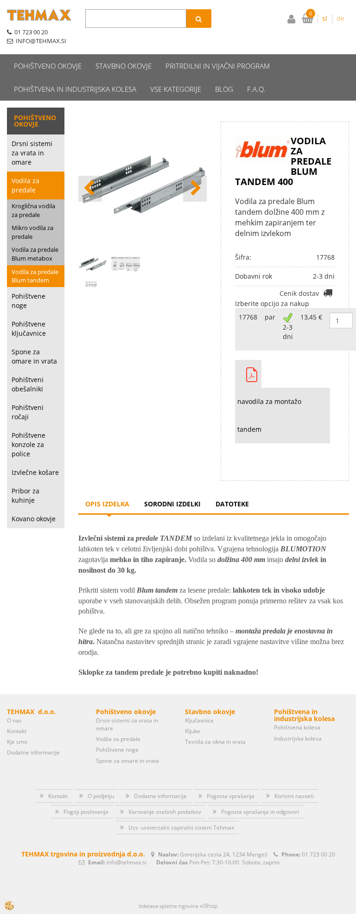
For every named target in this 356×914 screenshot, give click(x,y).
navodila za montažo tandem (269, 415)
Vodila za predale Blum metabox (35, 253)
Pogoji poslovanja (86, 812)
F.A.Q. (256, 89)
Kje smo (17, 742)
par (270, 317)
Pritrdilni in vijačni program (217, 65)
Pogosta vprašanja (230, 796)
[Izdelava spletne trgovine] (209, 905)
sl (324, 18)
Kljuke (192, 731)
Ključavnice (199, 720)
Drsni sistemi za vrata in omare (32, 152)
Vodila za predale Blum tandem (35, 276)
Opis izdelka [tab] (107, 503)
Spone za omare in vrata (34, 356)
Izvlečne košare (35, 472)
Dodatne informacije (33, 752)
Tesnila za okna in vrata (215, 742)
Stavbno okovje (123, 65)
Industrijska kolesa (298, 738)
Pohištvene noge (28, 301)
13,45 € (311, 317)
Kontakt (16, 731)
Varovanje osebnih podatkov (164, 812)
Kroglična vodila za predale (33, 210)
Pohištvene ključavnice (29, 329)
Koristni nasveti (294, 796)
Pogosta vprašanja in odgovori (260, 812)
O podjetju (101, 796)
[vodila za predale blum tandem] (91, 283)
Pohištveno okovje (48, 65)
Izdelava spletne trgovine (168, 905)
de (340, 18)
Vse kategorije (175, 89)
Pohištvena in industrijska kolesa (75, 89)
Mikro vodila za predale (32, 232)
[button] (195, 189)
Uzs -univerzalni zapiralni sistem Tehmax (181, 827)
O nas (14, 720)
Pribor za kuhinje (25, 495)
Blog (224, 89)
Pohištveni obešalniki (28, 384)
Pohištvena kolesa (297, 727)
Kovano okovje (34, 518)
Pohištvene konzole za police (28, 444)
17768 (248, 317)
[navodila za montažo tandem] (248, 374)
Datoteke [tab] (232, 503)
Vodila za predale (25, 185)
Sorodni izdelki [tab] (172, 503)
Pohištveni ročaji (28, 412)
